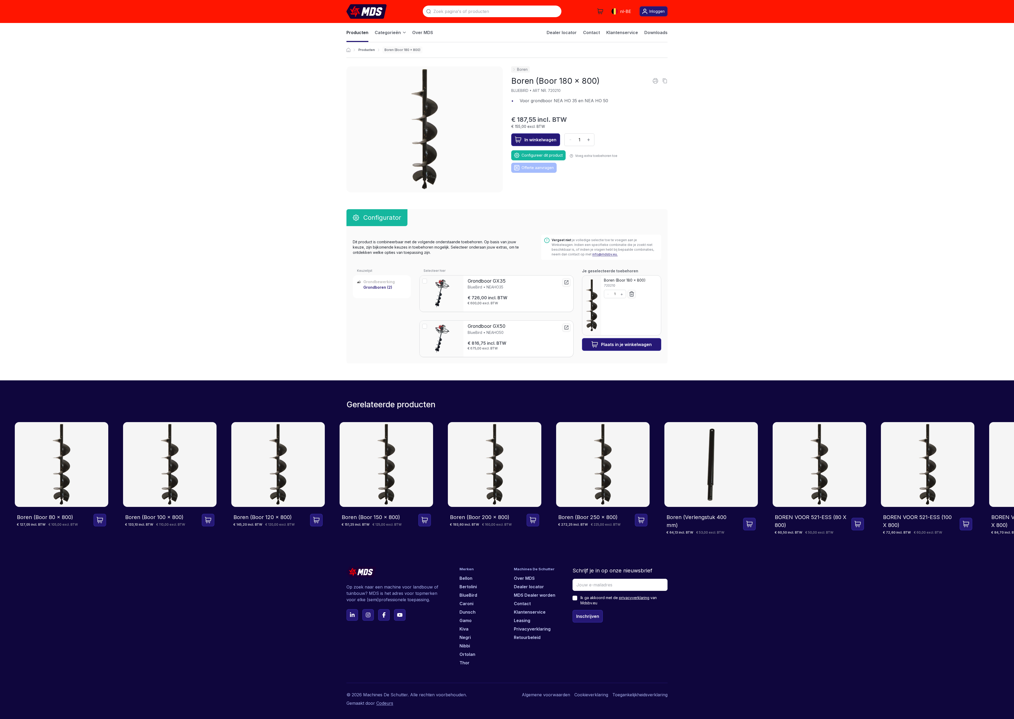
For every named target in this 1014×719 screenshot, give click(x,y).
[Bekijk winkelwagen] (600, 11)
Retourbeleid (527, 637)
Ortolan (467, 654)
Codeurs (384, 703)
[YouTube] (400, 615)
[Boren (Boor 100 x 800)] (170, 478)
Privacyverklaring (532, 629)
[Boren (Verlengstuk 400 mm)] (711, 478)
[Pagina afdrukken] (655, 80)
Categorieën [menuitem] (388, 32)
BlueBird (468, 595)
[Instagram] (368, 615)
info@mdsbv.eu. (605, 254)
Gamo (465, 620)
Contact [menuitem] (591, 32)
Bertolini (468, 586)
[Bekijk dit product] (566, 282)
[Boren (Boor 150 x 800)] (386, 478)
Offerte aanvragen (538, 167)
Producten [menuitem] (357, 32)
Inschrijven (587, 616)
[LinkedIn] (352, 615)
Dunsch (467, 612)
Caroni (466, 603)
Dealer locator (529, 586)
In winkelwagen (540, 139)
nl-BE (625, 11)
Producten (366, 50)
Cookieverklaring (591, 694)
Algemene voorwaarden (546, 694)
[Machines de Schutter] (348, 50)
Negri (465, 637)
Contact (522, 603)
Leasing (522, 620)
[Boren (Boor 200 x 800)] (494, 478)
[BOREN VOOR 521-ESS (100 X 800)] (927, 478)
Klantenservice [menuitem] (622, 32)
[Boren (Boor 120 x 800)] (278, 478)
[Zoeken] (428, 11)
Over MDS (524, 578)
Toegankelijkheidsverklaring (640, 694)
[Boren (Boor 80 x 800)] (61, 478)
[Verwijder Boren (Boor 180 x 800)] (631, 294)
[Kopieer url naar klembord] (665, 80)
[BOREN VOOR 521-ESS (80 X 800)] (819, 478)
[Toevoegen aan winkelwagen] (99, 520)
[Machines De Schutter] (366, 11)
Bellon (465, 578)
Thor (464, 662)
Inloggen (657, 11)
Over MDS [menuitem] (422, 32)
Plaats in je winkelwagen (626, 344)
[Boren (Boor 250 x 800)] (603, 478)
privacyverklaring (634, 597)
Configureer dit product (542, 155)
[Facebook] (384, 615)
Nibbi (464, 645)
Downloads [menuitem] (656, 32)
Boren (522, 69)
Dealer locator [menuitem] (562, 32)
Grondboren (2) (377, 287)
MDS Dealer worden (534, 595)
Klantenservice (530, 612)
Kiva (463, 629)
